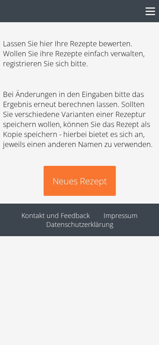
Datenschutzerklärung (79, 224)
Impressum (121, 215)
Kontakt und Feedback (55, 215)
